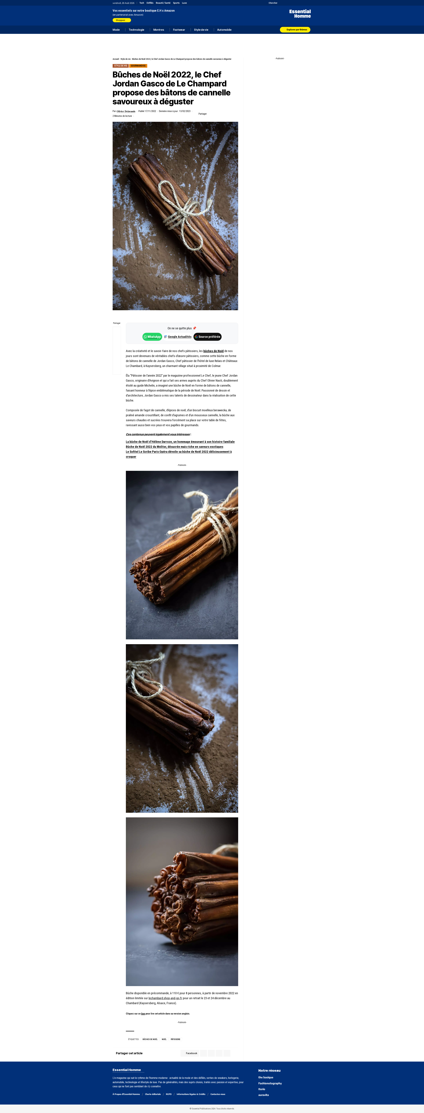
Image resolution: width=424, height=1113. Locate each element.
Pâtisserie (175, 1039)
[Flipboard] (301, 2)
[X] (280, 2)
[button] (271, 3)
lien (143, 1013)
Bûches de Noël (150, 1039)
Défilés (150, 3)
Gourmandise (138, 65)
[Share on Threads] (117, 347)
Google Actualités (177, 337)
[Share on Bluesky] (117, 355)
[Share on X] (215, 113)
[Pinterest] (289, 2)
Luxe (184, 3)
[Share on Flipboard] (220, 113)
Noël (164, 1039)
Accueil (116, 59)
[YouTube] (284, 2)
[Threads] (309, 2)
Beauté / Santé (163, 3)
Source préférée (209, 337)
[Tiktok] (293, 2)
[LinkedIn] (297, 2)
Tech (141, 3)
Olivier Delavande (126, 111)
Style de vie (126, 59)
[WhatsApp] (305, 2)
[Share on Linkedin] (225, 113)
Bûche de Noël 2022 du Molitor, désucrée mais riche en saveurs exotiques (174, 447)
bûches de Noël (213, 351)
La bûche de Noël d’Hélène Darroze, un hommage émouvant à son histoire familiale (180, 442)
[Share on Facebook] (210, 113)
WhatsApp (154, 337)
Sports (176, 3)
